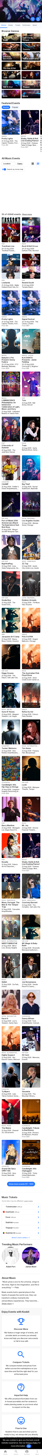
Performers (26, 25)
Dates (19, 164)
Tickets (17, 25)
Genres (3, 25)
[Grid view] (32, 163)
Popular (15, 107)
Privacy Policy (32, 1443)
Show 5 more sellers (20, 1238)
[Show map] (38, 163)
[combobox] (8, 163)
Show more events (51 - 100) (21, 1184)
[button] (37, 1452)
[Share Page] (38, 19)
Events (10, 25)
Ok (29, 1446)
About (35, 25)
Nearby (6, 107)
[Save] (32, 19)
